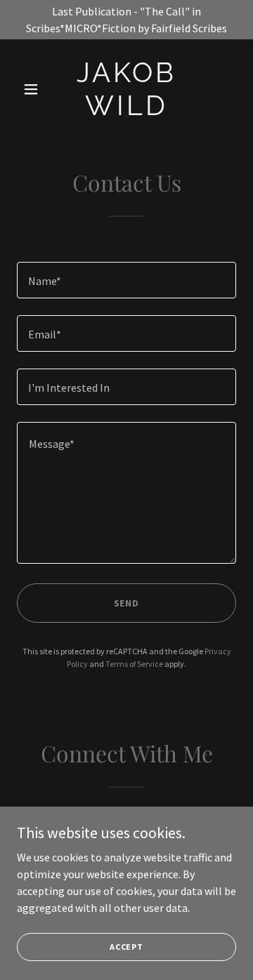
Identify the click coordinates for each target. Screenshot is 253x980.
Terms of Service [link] (134, 663)
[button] (33, 89)
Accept (126, 946)
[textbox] (126, 280)
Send (127, 603)
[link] (126, 111)
